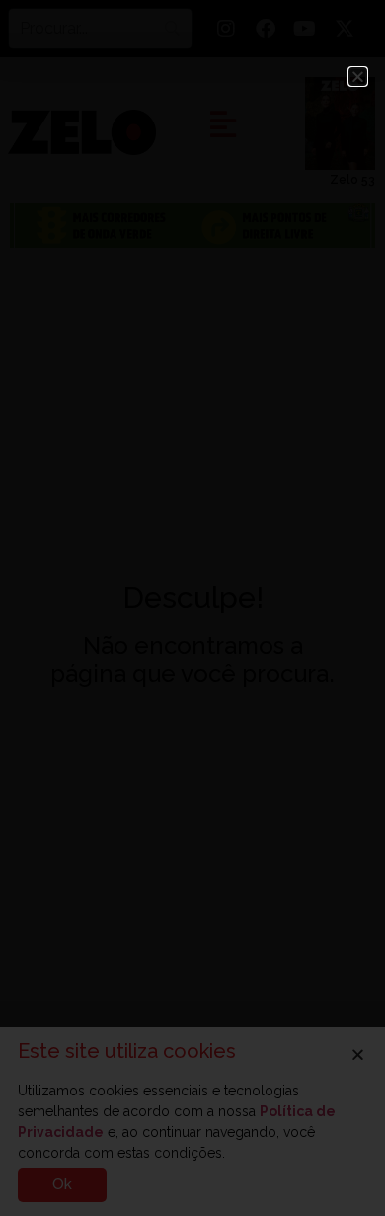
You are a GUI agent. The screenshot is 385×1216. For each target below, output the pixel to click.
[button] (357, 76)
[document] (192, 608)
